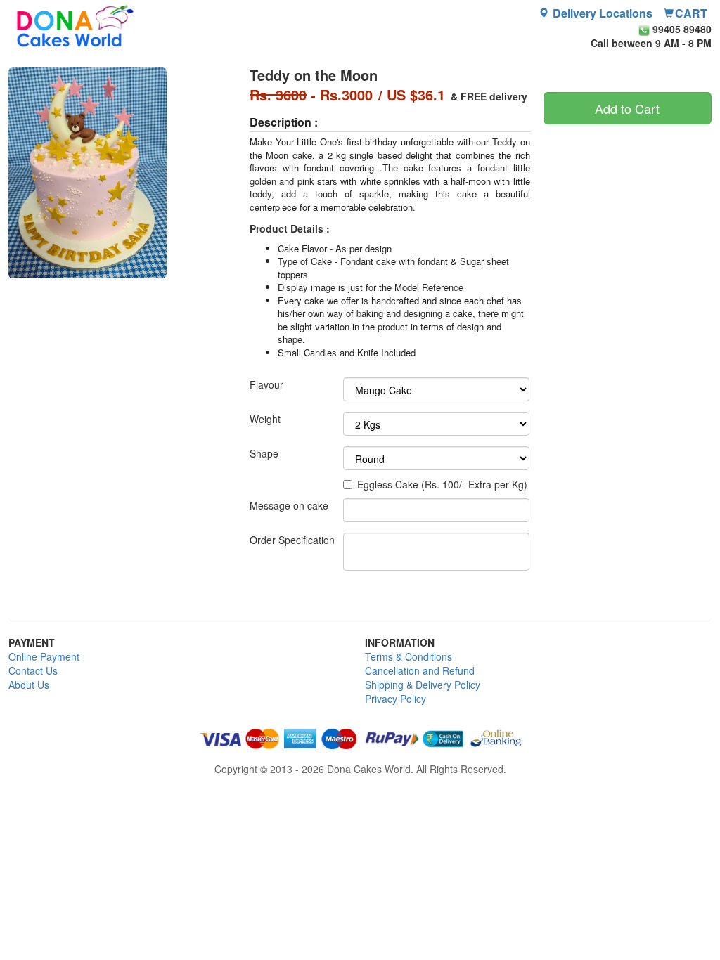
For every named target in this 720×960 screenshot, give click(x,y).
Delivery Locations (601, 13)
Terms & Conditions (408, 656)
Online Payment (43, 656)
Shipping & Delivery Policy (422, 684)
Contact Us (33, 670)
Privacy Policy (395, 699)
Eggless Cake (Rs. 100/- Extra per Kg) (442, 484)
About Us (28, 684)
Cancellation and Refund (420, 670)
